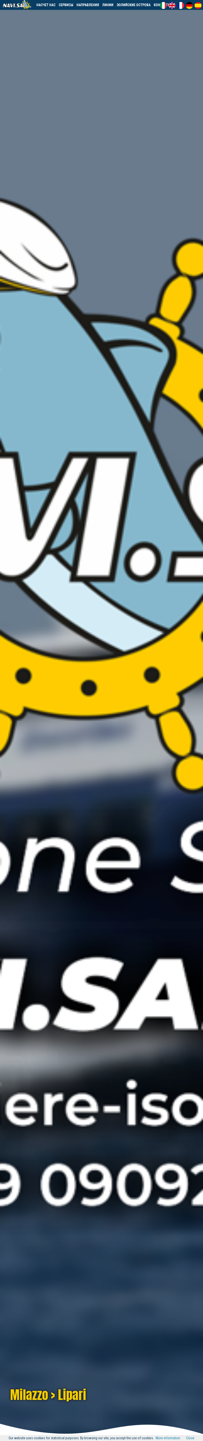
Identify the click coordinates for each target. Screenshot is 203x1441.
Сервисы (66, 5)
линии (107, 5)
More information (168, 1438)
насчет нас (45, 5)
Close (190, 1438)
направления (87, 5)
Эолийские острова (134, 5)
